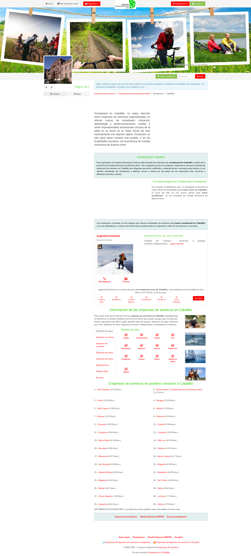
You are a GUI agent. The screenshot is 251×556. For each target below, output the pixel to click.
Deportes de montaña (101, 344)
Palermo (161, 448)
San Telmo (162, 480)
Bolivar (101, 488)
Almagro (160, 400)
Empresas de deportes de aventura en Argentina (127, 542)
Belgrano (102, 480)
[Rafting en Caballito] (126, 369)
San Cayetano (103, 389)
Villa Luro (162, 440)
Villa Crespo (102, 408)
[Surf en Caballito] (172, 335)
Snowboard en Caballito (159, 552)
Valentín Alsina (105, 472)
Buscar (200, 76)
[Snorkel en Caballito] (157, 335)
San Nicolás (103, 464)
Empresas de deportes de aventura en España (177, 542)
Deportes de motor (104, 359)
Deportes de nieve (104, 352)
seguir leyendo (177, 243)
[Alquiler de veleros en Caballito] (172, 356)
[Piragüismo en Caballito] (126, 356)
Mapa (78, 94)
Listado (55, 94)
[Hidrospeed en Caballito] (126, 345)
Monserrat (103, 456)
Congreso (102, 432)
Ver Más (198, 298)
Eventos (100, 377)
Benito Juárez (164, 456)
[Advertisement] (147, 104)
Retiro (160, 488)
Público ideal (102, 371)
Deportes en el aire (105, 337)
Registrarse (181, 3)
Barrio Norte (104, 440)
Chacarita (101, 424)
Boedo (159, 408)
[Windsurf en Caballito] (141, 345)
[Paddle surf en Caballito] (172, 345)
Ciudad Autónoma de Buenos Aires (134, 93)
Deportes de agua (104, 331)
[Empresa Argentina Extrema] (115, 259)
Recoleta (102, 448)
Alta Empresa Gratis (68, 3)
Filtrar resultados (167, 76)
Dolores (100, 416)
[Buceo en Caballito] (157, 356)
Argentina (92, 3)
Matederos (162, 472)
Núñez (161, 504)
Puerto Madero (105, 496)
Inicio (50, 3)
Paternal (160, 416)
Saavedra (102, 504)
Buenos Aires (162, 389)
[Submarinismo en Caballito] (141, 335)
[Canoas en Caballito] (141, 356)
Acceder (198, 3)
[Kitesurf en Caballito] (157, 345)
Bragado (161, 464)
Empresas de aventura (104, 93)
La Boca (161, 496)
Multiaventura (102, 365)
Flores (100, 400)
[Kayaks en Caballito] (126, 335)
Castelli (161, 424)
